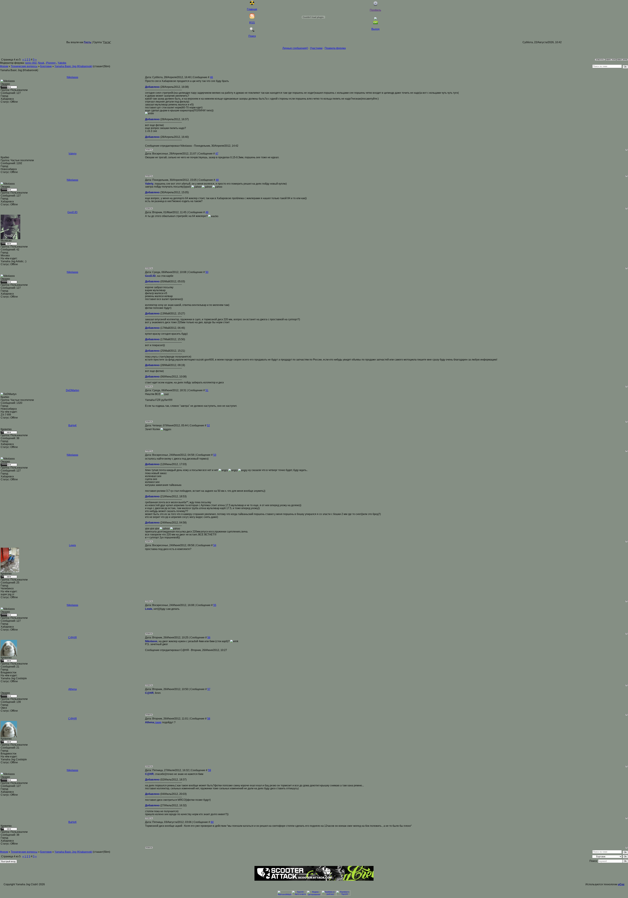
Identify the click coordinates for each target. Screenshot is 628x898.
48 (217, 180)
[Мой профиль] (375, 5)
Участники (316, 48)
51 (206, 390)
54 (214, 545)
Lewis (72, 545)
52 (208, 425)
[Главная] (252, 4)
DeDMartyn (72, 390)
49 (206, 212)
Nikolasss (72, 77)
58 (208, 718)
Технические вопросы (24, 66)
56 (208, 637)
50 (206, 272)
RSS (252, 22)
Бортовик (46, 66)
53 (214, 454)
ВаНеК (72, 425)
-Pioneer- (50, 62)
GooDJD (72, 212)
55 (214, 605)
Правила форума (335, 48)
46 (211, 77)
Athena (72, 689)
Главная (252, 9)
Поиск (252, 36)
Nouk (41, 62)
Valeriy (73, 153)
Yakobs (62, 62)
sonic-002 (31, 62)
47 (216, 153)
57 (208, 689)
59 (209, 770)
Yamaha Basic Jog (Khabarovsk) (73, 66)
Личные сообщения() (295, 48)
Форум (4, 66)
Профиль (375, 10)
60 (212, 822)
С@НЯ (72, 637)
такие (158, 722)
